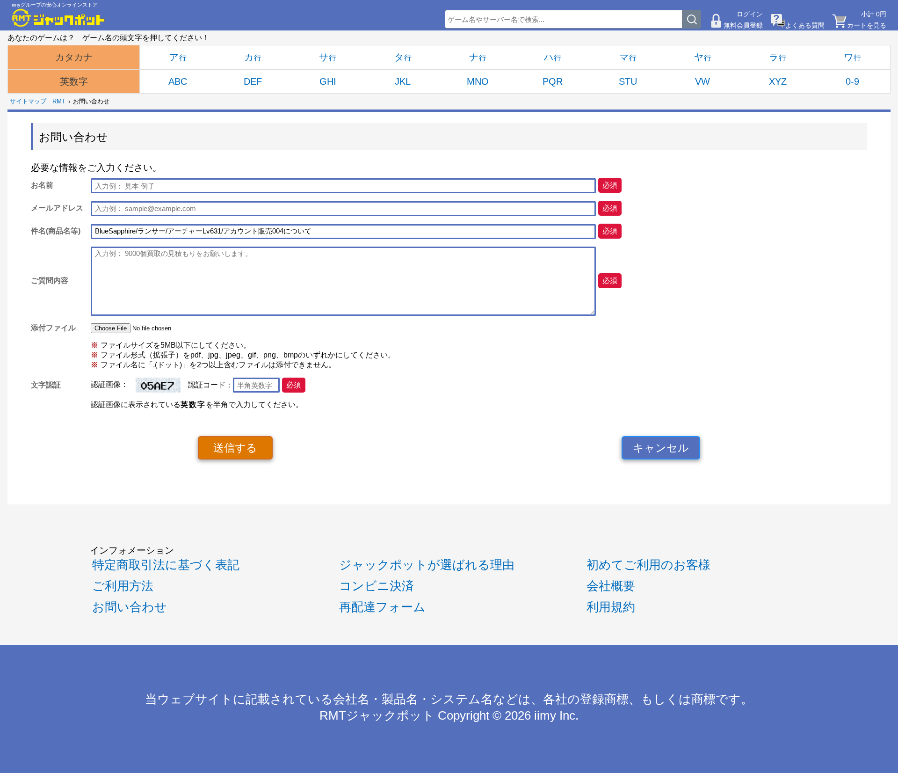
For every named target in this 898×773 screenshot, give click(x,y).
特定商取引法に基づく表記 (165, 565)
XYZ (778, 81)
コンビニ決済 (376, 586)
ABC (177, 81)
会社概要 (611, 586)
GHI (327, 81)
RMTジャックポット (377, 715)
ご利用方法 (122, 586)
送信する (235, 448)
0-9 (852, 81)
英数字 (74, 81)
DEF (253, 81)
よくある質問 (805, 25)
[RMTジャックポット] (58, 17)
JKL (403, 81)
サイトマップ (28, 101)
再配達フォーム (382, 607)
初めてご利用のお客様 (648, 565)
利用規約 (611, 607)
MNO (478, 81)
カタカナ (74, 57)
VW (702, 81)
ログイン (750, 14)
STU (628, 81)
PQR (553, 81)
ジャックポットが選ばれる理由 (426, 565)
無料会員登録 (743, 25)
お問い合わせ (129, 607)
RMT (58, 101)
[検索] (691, 19)
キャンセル (661, 448)
